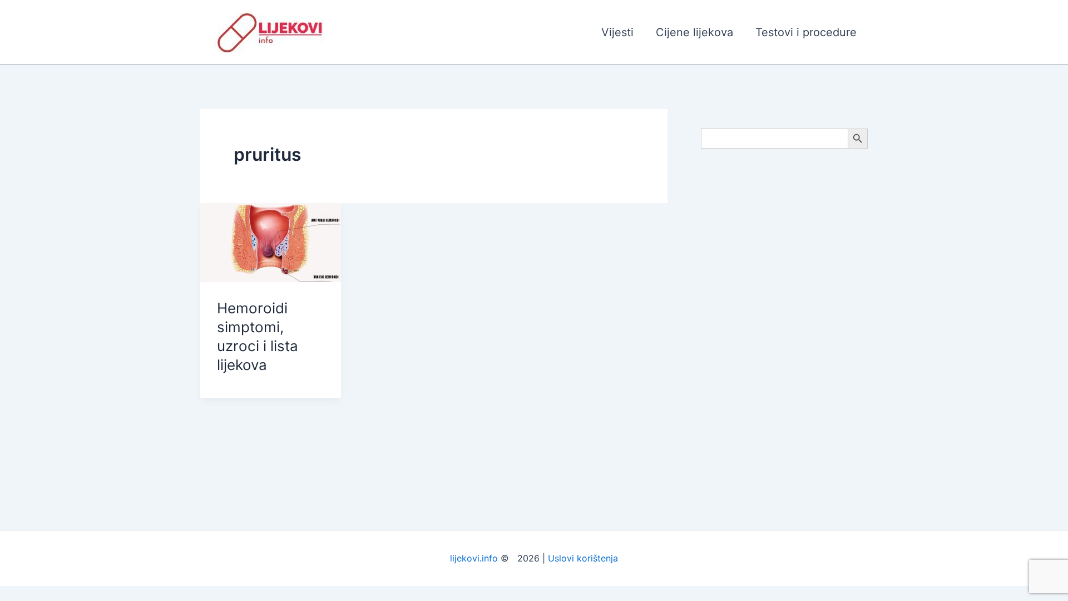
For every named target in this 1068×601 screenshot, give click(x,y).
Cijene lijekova (694, 32)
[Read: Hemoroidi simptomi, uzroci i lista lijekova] (270, 241)
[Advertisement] (784, 335)
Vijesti (617, 32)
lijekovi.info (474, 558)
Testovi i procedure (806, 32)
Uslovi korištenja (583, 558)
